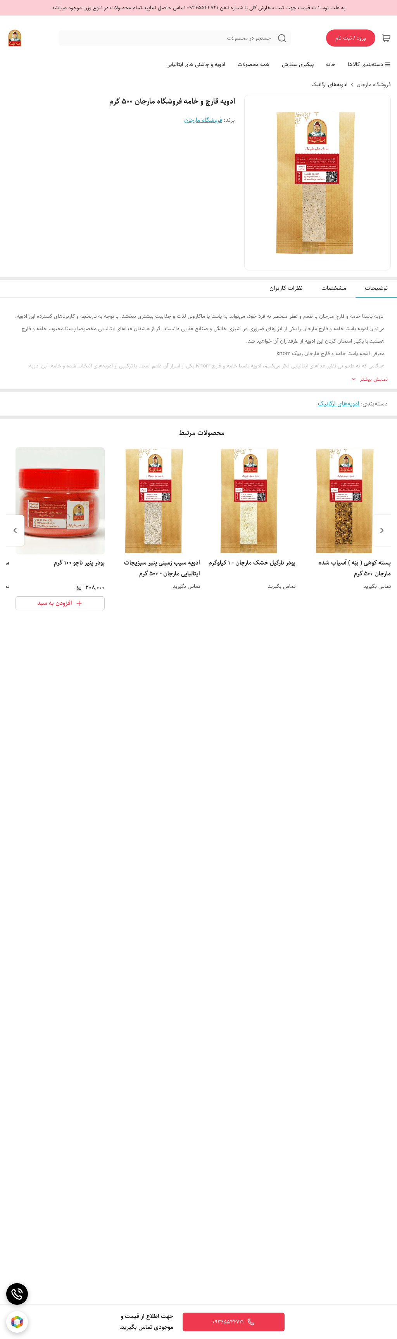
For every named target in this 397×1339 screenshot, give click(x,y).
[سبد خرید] (386, 38)
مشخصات (333, 288)
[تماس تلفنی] (17, 1294)
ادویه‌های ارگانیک (329, 84)
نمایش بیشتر (374, 379)
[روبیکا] (17, 1322)
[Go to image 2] (311, 262)
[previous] (382, 530)
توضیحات (376, 288)
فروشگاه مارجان (374, 84)
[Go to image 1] (320, 262)
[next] (15, 530)
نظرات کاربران (286, 288)
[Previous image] (255, 182)
